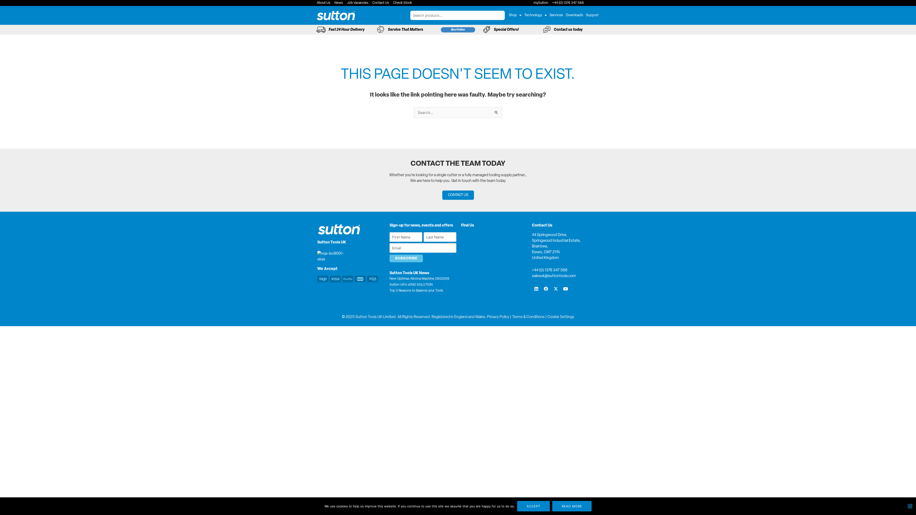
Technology (533, 15)
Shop (513, 15)
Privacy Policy (498, 317)
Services (556, 15)
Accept (533, 506)
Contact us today (568, 30)
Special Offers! (506, 30)
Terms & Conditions (528, 317)
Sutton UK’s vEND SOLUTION (411, 285)
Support (592, 15)
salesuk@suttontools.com (554, 276)
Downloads (574, 15)
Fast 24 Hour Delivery (346, 30)
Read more (572, 506)
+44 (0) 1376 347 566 (549, 270)
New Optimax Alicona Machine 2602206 (419, 279)
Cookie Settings (560, 317)
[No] (910, 506)
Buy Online (458, 29)
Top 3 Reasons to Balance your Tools (416, 291)
